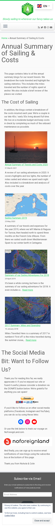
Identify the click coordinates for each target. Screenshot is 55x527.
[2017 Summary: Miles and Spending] (28, 310)
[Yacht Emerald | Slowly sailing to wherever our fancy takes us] (27, 9)
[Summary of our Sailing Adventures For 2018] (26, 262)
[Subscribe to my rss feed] (39, 27)
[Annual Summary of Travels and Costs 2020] (26, 147)
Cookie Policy (10, 516)
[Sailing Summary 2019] (26, 205)
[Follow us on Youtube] (51, 27)
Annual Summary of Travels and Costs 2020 (26, 164)
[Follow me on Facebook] (45, 27)
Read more (27, 290)
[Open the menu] (5, 26)
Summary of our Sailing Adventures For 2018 (27, 275)
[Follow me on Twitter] (42, 27)
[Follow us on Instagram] (48, 27)
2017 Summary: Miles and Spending (22, 325)
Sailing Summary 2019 (16, 218)
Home (4, 38)
